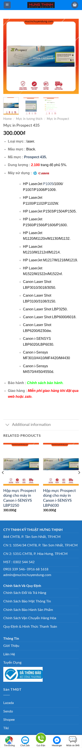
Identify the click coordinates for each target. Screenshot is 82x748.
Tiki (6, 728)
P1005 (48, 184)
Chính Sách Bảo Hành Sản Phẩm (28, 610)
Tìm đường (9, 746)
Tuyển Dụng (12, 662)
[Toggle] (7, 425)
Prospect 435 (35, 157)
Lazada (8, 703)
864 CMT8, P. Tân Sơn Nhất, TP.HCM (32, 537)
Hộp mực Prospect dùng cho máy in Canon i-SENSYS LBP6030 (59, 498)
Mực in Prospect (58, 119)
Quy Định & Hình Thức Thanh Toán (30, 626)
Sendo (8, 711)
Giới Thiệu (11, 646)
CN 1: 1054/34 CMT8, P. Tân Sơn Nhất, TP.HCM (40, 545)
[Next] (72, 56)
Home (7, 119)
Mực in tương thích (29, 119)
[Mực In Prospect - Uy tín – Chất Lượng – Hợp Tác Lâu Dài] (41, 5)
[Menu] (7, 5)
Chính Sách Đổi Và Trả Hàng (24, 593)
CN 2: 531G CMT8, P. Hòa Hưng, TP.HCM (35, 554)
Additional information (31, 425)
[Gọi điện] (41, 739)
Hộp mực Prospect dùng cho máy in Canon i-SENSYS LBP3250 (19, 498)
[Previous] (10, 56)
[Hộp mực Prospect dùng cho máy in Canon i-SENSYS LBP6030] (61, 464)
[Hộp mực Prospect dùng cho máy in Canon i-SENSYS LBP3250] (21, 464)
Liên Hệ (9, 654)
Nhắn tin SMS (72, 746)
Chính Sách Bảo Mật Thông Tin (27, 601)
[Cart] (74, 5)
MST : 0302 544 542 (19, 562)
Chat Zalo (25, 746)
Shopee (9, 719)
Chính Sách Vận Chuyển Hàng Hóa (29, 618)
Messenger (57, 746)
